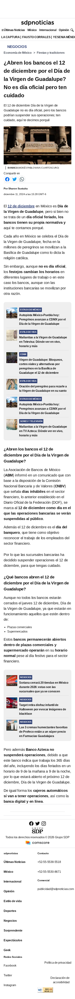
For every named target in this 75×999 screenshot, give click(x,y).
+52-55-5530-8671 (49, 871)
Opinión (64, 30)
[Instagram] (44, 823)
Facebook (10, 965)
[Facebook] (7, 179)
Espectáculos (13, 940)
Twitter (8, 975)
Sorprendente (13, 930)
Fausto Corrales (36, 37)
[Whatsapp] (21, 179)
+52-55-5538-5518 (49, 861)
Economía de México (18, 52)
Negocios (10, 920)
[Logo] (37, 22)
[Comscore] (37, 842)
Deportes (10, 910)
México (32, 30)
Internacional (47, 30)
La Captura (10, 37)
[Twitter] (14, 179)
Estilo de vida (12, 901)
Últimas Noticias (14, 30)
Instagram (10, 985)
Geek (7, 950)
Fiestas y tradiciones (50, 52)
